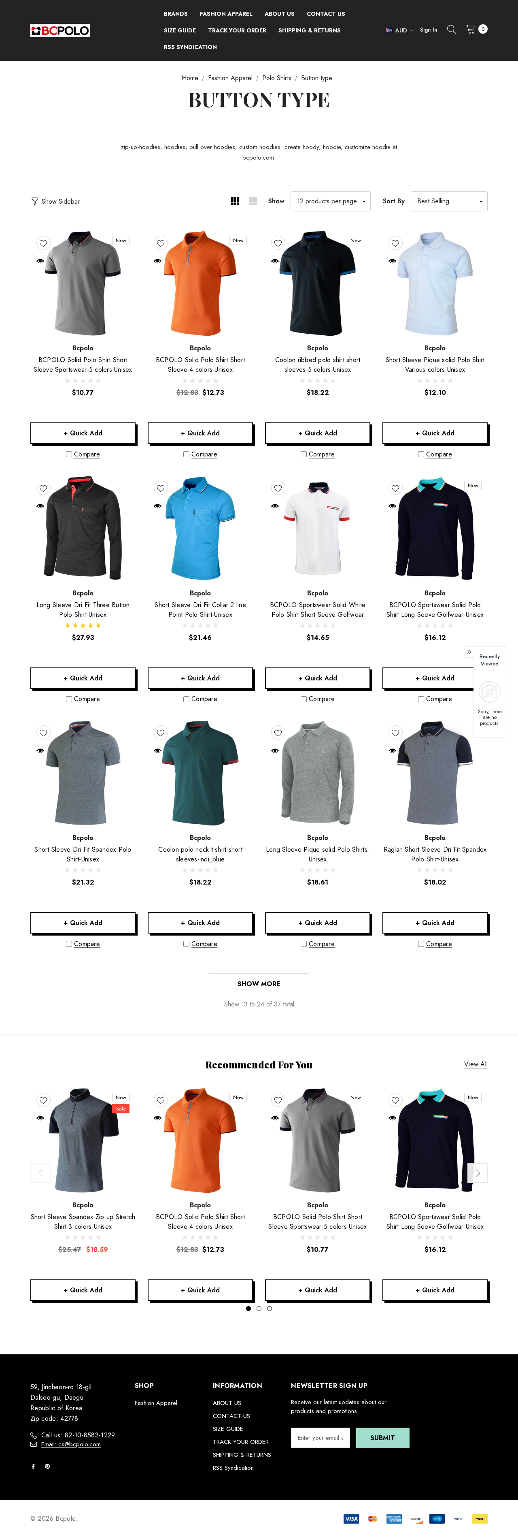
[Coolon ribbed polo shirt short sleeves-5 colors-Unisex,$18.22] (317, 283)
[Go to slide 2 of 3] (259, 1308)
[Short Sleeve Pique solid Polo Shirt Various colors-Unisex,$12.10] (435, 283)
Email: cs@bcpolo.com (71, 1444)
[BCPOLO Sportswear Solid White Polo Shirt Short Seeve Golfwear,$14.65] (317, 528)
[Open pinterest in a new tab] (49, 1466)
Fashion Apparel (156, 1402)
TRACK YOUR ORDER (241, 1441)
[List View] (253, 201)
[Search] (451, 30)
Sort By (394, 201)
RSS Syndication (233, 1467)
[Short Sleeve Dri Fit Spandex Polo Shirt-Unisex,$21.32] (83, 773)
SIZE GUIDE (228, 1428)
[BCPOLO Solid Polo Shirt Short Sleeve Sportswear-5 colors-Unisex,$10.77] (83, 283)
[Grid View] (235, 201)
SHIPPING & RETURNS (242, 1454)
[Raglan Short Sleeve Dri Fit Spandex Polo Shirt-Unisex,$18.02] (435, 773)
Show (276, 201)
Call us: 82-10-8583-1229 (78, 1435)
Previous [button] (40, 1173)
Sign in (428, 30)
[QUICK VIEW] (40, 261)
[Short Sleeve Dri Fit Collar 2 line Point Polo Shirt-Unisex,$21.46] (200, 528)
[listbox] (449, 201)
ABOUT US (227, 1402)
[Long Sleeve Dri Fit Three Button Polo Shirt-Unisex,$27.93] (83, 528)
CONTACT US (231, 1415)
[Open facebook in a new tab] (34, 1466)
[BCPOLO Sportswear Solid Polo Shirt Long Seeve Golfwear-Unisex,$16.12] (435, 528)
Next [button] (477, 1173)
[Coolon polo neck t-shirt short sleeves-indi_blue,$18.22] (200, 773)
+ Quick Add (83, 433)
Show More (259, 984)
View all (476, 1064)
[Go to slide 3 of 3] (269, 1308)
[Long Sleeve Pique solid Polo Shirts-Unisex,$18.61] (317, 773)
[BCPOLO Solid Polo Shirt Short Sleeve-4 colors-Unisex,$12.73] (200, 283)
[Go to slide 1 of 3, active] (248, 1308)
